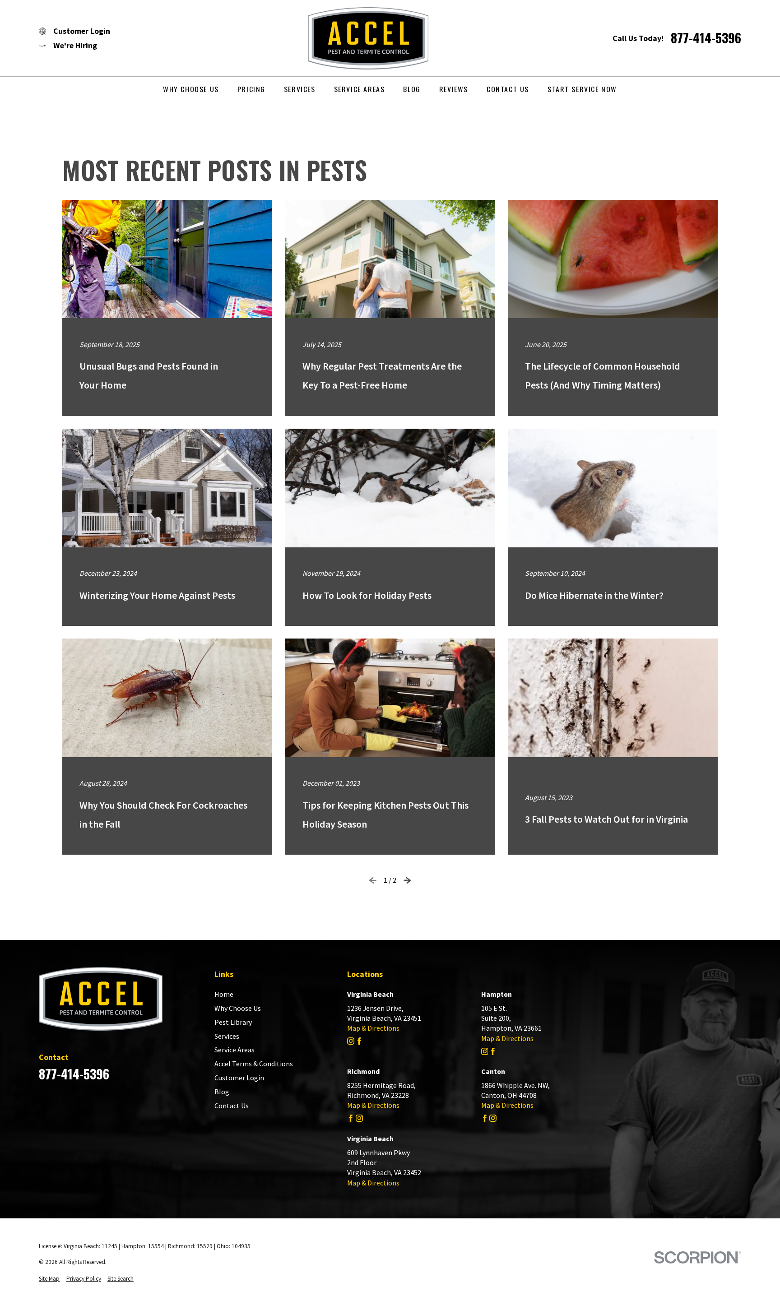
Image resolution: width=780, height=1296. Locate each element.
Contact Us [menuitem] (508, 88)
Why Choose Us (237, 1008)
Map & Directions (373, 1027)
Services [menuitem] (300, 88)
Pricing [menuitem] (251, 88)
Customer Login (239, 1077)
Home (223, 994)
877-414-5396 (706, 37)
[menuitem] (49, 1279)
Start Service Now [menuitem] (582, 88)
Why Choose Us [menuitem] (191, 88)
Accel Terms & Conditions (253, 1063)
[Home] (360, 38)
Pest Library (233, 1022)
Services (226, 1036)
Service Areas (234, 1049)
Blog (221, 1091)
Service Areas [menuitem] (359, 88)
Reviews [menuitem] (453, 88)
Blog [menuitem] (411, 88)
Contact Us (231, 1105)
